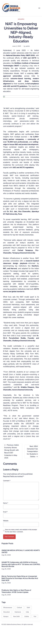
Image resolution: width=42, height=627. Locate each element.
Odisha (26, 616)
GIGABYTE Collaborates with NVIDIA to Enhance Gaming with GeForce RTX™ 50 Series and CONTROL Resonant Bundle (21, 564)
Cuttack (19, 607)
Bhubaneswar (7, 607)
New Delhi (16, 616)
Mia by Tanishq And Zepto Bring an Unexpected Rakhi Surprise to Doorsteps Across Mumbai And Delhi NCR (20, 578)
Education (6, 612)
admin (28, 46)
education (21, 19)
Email (5, 512)
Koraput (5, 616)
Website (5, 520)
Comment (6, 480)
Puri (35, 616)
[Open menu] (39, 8)
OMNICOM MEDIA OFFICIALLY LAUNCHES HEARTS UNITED (21, 551)
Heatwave (18, 612)
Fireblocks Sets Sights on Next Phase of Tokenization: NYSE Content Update (16, 591)
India (27, 612)
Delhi (28, 607)
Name (5, 503)
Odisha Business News (14, 624)
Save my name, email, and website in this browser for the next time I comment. (21, 531)
